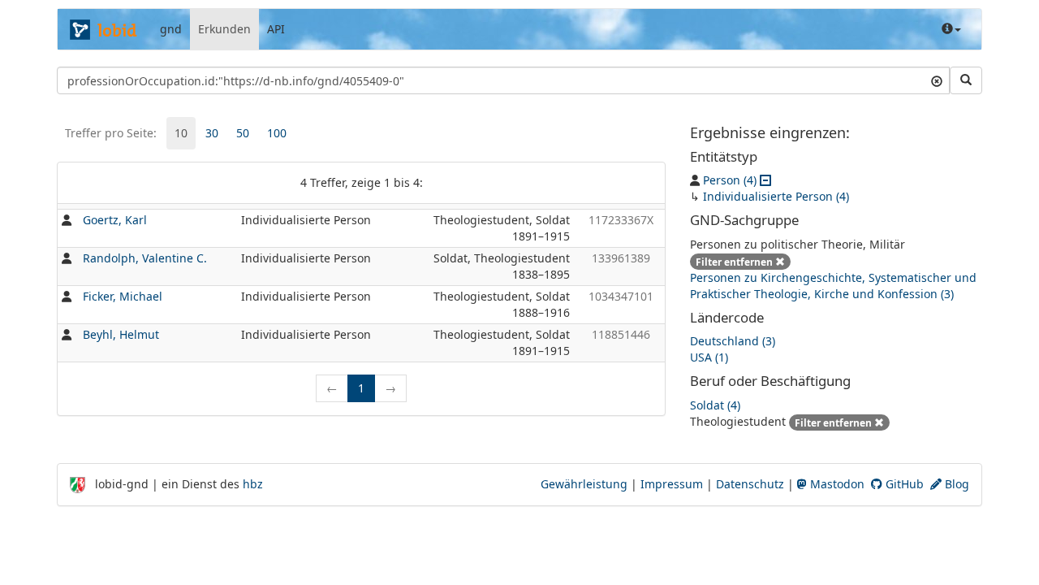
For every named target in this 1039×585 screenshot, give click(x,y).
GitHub (903, 484)
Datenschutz (750, 484)
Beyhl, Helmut (121, 334)
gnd (171, 29)
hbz (253, 484)
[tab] (181, 133)
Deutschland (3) (732, 341)
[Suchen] (966, 80)
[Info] (951, 29)
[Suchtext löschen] (937, 80)
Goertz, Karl (115, 220)
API (276, 29)
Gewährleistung (584, 484)
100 (277, 133)
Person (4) (730, 180)
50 (242, 133)
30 (211, 133)
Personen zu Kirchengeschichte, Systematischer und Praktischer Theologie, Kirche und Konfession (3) (833, 285)
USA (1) (709, 357)
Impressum (671, 484)
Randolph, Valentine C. (145, 258)
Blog (955, 484)
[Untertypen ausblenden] (765, 180)
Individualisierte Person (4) (776, 196)
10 (181, 133)
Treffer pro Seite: (111, 133)
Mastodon (835, 484)
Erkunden (224, 29)
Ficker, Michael (122, 296)
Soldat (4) (715, 405)
